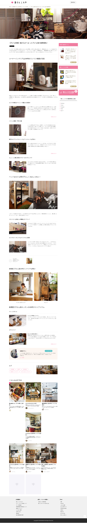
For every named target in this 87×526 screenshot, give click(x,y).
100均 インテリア (14, 371)
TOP (10, 6)
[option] (33, 78)
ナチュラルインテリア (25, 371)
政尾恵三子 (22, 351)
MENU (73, 2)
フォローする (48, 350)
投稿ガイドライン (19, 508)
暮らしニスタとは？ (19, 501)
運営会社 (17, 513)
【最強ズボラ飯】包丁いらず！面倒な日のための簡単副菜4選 (70, 72)
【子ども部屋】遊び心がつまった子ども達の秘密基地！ (40, 6)
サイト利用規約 (18, 505)
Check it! (62, 503)
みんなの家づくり (64, 506)
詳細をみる (53, 116)
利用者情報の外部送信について (21, 506)
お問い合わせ (18, 511)
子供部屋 (12, 369)
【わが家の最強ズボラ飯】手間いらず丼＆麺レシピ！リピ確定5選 (70, 82)
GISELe (62, 510)
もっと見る (22, 357)
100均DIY (25, 369)
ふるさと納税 (63, 505)
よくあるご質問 (18, 510)
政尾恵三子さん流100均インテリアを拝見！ (20, 6)
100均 (18, 369)
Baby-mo (62, 511)
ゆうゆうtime (63, 513)
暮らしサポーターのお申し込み (43, 503)
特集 (61, 501)
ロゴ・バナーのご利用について (21, 503)
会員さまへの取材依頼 (42, 501)
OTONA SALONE (63, 508)
